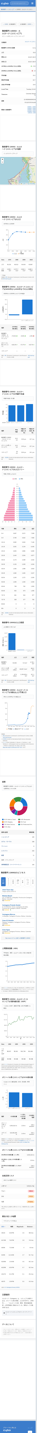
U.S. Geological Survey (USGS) (11, 1287)
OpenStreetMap (31, 183)
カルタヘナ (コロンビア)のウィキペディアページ (18, 1313)
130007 (34, 110)
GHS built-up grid (7, 278)
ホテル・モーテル (6, 841)
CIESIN (6, 457)
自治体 (32, 882)
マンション (4, 846)
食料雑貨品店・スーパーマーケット (11, 864)
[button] (19, 3)
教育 (2, 855)
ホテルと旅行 (3, 882)
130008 (29, 111)
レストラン (4, 850)
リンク (4, 742)
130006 (29, 110)
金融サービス (18, 882)
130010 (30, 112)
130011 (35, 112)
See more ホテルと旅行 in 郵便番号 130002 (17, 938)
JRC (6, 277)
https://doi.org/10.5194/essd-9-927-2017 (12, 747)
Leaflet (24, 183)
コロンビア (11, 9)
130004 (29, 108)
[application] (17, 242)
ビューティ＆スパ (28, 882)
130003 (34, 107)
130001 (29, 107)
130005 (34, 108)
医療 (22, 881)
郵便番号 (3, 9)
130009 (34, 111)
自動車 (13, 882)
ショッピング (5, 837)
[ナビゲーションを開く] (32, 3)
